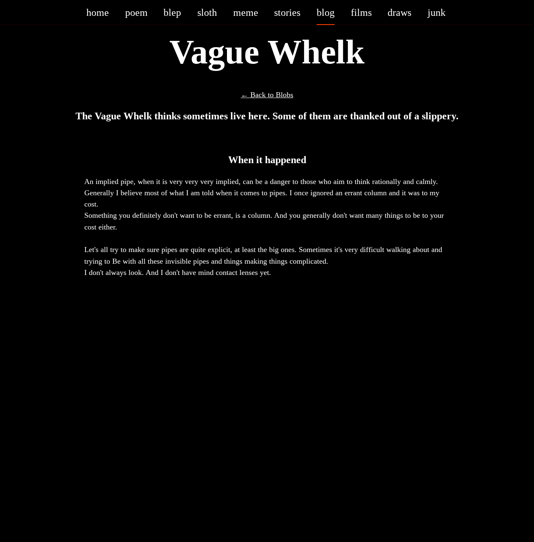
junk (437, 12)
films (361, 12)
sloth (207, 12)
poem (136, 12)
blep (172, 12)
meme (245, 12)
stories (287, 12)
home (97, 12)
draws (399, 12)
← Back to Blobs (267, 94)
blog (326, 12)
